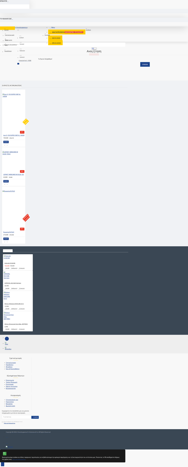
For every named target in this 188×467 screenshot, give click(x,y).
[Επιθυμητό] (5, 144)
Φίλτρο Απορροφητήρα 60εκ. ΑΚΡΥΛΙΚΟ (16, 324)
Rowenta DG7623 (8, 232)
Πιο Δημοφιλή (8, 250)
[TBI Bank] (9, 447)
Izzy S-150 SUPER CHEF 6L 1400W (13, 135)
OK (4, 453)
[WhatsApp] (7, 348)
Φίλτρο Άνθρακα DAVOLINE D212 (14, 304)
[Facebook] (7, 339)
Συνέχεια (145, 64)
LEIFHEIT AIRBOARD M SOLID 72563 (14, 174)
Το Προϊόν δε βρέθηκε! (10, 44)
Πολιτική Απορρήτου (19, 459)
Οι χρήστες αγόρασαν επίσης (12, 85)
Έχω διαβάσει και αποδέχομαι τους (13, 422)
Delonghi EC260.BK (10, 263)
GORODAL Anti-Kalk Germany (13, 283)
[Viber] (7, 344)
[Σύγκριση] (7, 144)
